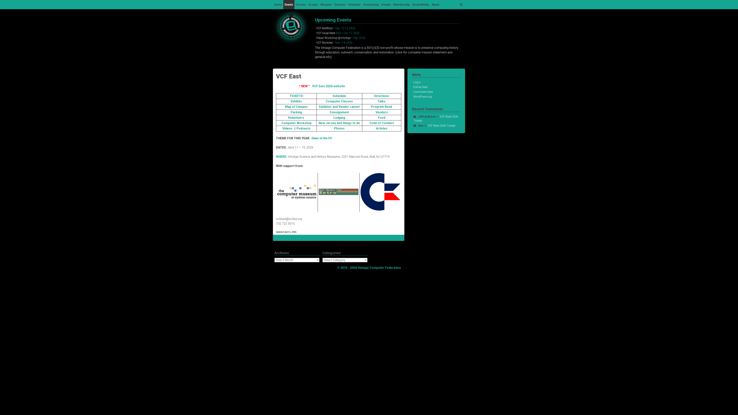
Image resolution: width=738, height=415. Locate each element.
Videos (287, 128)
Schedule (339, 96)
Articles (381, 128)
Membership (401, 4)
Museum (326, 4)
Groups (313, 4)
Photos (339, 128)
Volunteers (296, 118)
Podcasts (303, 128)
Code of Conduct (381, 123)
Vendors (382, 112)
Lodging (339, 118)
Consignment (339, 112)
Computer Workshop (296, 123)
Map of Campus (296, 107)
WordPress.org (422, 96)
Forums (301, 4)
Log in (417, 82)
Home (278, 4)
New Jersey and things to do (339, 123)
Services (340, 4)
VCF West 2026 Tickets (441, 125)
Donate (386, 4)
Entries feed (420, 87)
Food (381, 118)
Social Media (420, 4)
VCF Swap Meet (325, 33)
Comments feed (423, 91)
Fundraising (371, 4)
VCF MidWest (324, 28)
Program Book (381, 107)
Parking (296, 112)
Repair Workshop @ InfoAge (333, 37)
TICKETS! (296, 96)
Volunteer (354, 4)
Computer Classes (339, 101)
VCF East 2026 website (328, 86)
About (435, 4)
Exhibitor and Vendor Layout (339, 107)
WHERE (281, 157)
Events (289, 4)
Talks (382, 101)
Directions (381, 96)
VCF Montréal (324, 42)
